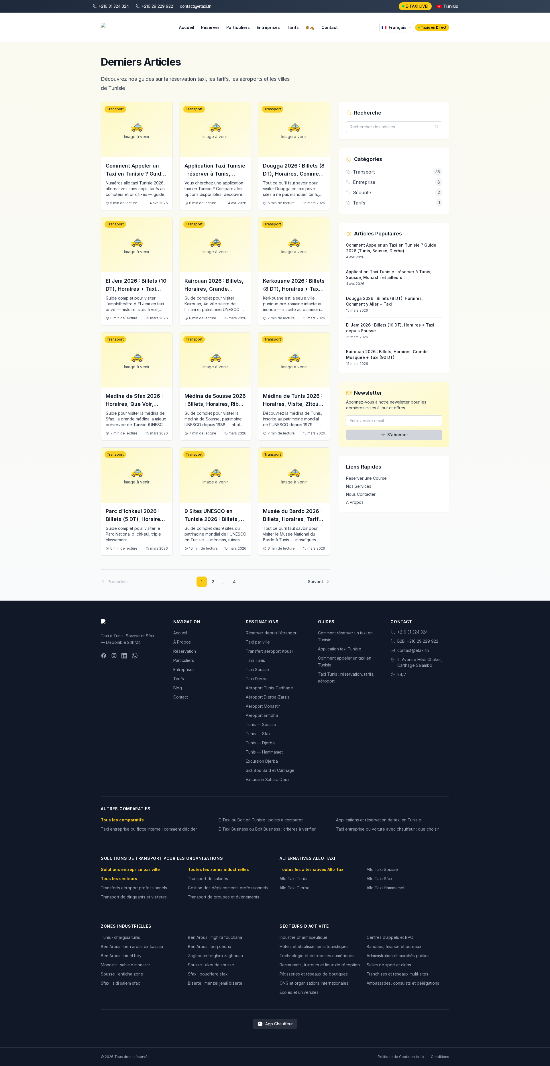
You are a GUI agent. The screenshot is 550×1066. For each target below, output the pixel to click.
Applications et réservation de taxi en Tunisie (378, 819)
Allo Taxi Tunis (293, 878)
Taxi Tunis (255, 660)
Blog (310, 27)
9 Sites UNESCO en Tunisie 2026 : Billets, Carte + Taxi (211, 519)
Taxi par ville (258, 642)
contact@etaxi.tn (413, 650)
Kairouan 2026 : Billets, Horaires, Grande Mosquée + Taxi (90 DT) (214, 289)
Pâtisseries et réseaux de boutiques (314, 973)
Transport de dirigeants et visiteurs (134, 896)
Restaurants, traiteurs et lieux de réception (320, 964)
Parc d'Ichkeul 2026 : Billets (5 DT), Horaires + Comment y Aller (134, 519)
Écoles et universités (299, 992)
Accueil (186, 27)
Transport (115, 109)
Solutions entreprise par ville (130, 869)
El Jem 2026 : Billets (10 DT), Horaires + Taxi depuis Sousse (136, 289)
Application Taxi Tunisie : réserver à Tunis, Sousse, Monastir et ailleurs (214, 178)
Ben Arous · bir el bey (121, 955)
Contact (329, 27)
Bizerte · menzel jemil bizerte (215, 983)
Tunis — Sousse (261, 724)
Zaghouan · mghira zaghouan (215, 955)
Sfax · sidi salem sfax (120, 983)
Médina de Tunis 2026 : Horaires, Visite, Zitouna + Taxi (294, 404)
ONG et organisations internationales (314, 983)
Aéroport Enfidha (262, 715)
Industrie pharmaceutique (303, 937)
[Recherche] (438, 126)
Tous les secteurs (119, 878)
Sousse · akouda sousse (211, 964)
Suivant (315, 581)
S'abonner (397, 434)
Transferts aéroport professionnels (134, 887)
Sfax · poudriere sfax (208, 973)
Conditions (440, 1057)
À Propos (355, 502)
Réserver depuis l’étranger (271, 632)
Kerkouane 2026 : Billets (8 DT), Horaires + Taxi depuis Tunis (294, 289)
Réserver (210, 27)
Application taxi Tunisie (339, 648)
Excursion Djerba (262, 761)
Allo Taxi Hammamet (385, 887)
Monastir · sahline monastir (125, 964)
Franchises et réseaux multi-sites (397, 973)
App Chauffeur (279, 1023)
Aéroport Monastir (263, 706)
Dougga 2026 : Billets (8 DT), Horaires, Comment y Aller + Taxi (294, 174)
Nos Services (358, 486)
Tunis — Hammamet (264, 752)
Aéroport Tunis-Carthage (269, 687)
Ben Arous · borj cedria (209, 946)
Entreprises (268, 27)
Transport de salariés (208, 878)
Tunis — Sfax (258, 733)
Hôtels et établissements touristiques (314, 946)
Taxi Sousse (257, 669)
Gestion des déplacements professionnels (228, 887)
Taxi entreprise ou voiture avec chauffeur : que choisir (387, 829)
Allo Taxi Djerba (294, 887)
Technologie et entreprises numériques (317, 955)
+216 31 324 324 (412, 632)
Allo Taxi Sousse (382, 869)
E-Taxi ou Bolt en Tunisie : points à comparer (261, 819)
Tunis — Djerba (260, 742)
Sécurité (362, 192)
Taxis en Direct (433, 27)
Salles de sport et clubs (389, 964)
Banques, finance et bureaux (394, 946)
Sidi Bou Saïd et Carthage (270, 770)
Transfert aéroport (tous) (269, 651)
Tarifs (293, 27)
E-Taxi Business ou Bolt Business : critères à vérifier (267, 829)
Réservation (184, 651)
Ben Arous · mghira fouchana (215, 937)
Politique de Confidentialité (401, 1057)
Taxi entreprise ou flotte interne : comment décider (149, 829)
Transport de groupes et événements (223, 896)
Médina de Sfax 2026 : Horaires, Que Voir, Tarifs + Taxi (134, 404)
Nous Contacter (361, 494)
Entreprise (364, 182)
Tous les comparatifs (122, 819)
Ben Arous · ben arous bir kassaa (132, 946)
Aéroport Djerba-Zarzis (268, 697)
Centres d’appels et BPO (390, 937)
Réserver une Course (366, 478)
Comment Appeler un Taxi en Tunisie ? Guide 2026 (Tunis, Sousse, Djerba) (135, 178)
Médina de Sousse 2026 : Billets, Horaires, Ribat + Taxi (215, 404)
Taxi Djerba (257, 678)
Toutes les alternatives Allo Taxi (312, 869)
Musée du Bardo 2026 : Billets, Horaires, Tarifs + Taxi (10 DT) (292, 519)
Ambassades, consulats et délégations (403, 983)
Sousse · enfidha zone (122, 973)
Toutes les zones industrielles (218, 869)
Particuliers (238, 27)
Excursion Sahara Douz (268, 779)
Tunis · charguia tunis (120, 937)
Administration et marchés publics (398, 955)
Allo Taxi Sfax (379, 878)
